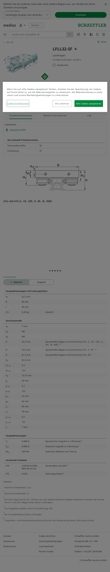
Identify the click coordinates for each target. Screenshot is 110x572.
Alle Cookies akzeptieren (88, 103)
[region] (55, 97)
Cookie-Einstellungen (18, 103)
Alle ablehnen (62, 103)
